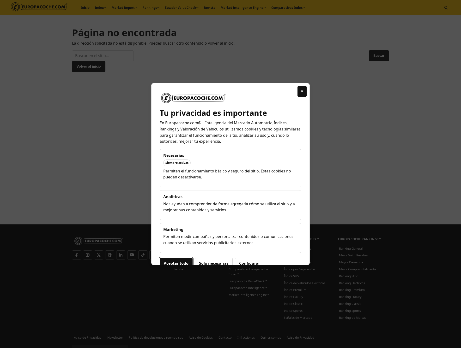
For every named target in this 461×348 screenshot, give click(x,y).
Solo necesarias (214, 263)
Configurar (249, 263)
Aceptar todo (176, 263)
